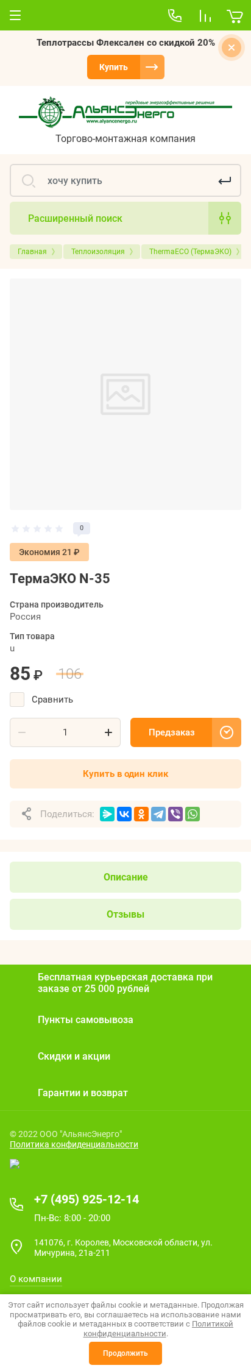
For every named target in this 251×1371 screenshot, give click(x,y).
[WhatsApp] (192, 814)
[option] (125, 394)
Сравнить (52, 699)
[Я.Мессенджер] (107, 814)
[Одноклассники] (141, 814)
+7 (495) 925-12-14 (86, 1199)
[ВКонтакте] (124, 814)
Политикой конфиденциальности (158, 1328)
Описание (126, 877)
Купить (113, 67)
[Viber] (175, 814)
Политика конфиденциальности (74, 1144)
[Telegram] (158, 814)
